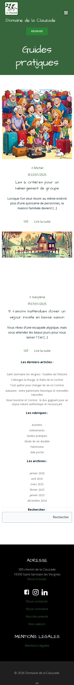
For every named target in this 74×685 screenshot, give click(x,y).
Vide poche (37, 452)
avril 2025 (37, 478)
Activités (37, 425)
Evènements (37, 430)
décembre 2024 (37, 500)
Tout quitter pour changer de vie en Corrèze (37, 385)
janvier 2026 (37, 473)
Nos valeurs (37, 624)
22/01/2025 (38, 175)
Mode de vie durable (37, 441)
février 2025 (37, 489)
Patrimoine (37, 447)
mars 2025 (37, 484)
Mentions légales (37, 645)
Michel (38, 168)
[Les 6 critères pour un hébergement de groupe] (37, 124)
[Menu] (66, 13)
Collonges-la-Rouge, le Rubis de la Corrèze (37, 379)
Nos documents (37, 616)
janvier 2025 (37, 495)
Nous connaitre (37, 609)
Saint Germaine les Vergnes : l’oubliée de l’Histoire (37, 374)
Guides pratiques (37, 436)
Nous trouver (37, 579)
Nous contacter (37, 601)
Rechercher (61, 517)
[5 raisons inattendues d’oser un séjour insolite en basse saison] (37, 244)
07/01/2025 (38, 304)
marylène (38, 297)
